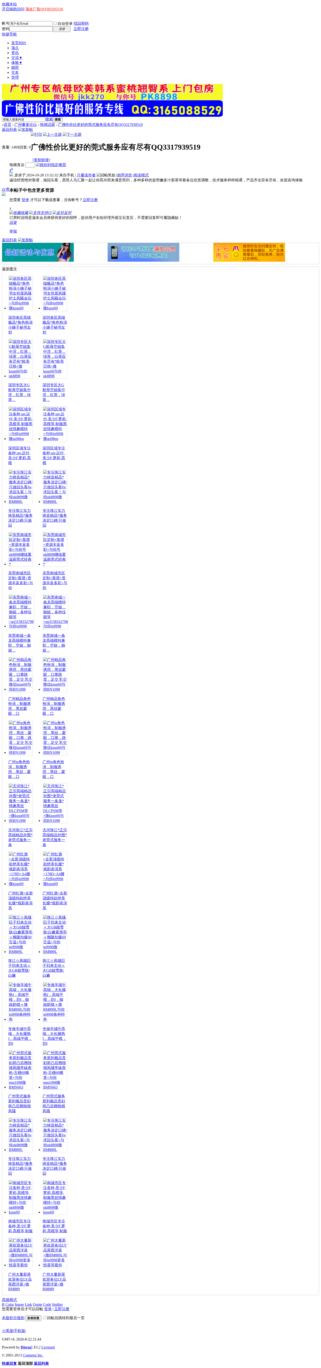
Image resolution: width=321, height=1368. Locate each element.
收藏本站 (9, 4)
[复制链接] (41, 160)
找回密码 (81, 23)
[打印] (36, 134)
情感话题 (47, 125)
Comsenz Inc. (33, 1355)
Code (47, 1304)
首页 (18, 43)
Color (9, 1304)
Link (28, 1304)
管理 (15, 77)
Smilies (57, 1304)
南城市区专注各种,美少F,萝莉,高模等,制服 (29, 1226)
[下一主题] (72, 134)
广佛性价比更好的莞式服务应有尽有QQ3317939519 (100, 125)
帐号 (5, 23)
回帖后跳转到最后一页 (66, 1318)
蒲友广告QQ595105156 (44, 9)
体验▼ (17, 63)
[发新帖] (25, 130)
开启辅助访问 (13, 9)
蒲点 (15, 48)
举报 (13, 231)
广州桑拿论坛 (25, 125)
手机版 (19, 1331)
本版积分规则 (13, 1318)
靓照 (15, 68)
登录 (25, 200)
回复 (13, 223)
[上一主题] (52, 134)
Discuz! (26, 1347)
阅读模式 (141, 175)
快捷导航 (9, 34)
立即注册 (81, 29)
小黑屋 (7, 1331)
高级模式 (9, 1300)
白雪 (5, 189)
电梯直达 (16, 165)
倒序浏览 (124, 175)
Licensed (48, 1347)
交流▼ (17, 58)
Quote (37, 1304)
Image (19, 1304)
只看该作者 (86, 175)
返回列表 (9, 130)
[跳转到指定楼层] (51, 165)
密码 (5, 29)
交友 (15, 72)
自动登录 (65, 24)
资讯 (15, 53)
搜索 (49, 119)
